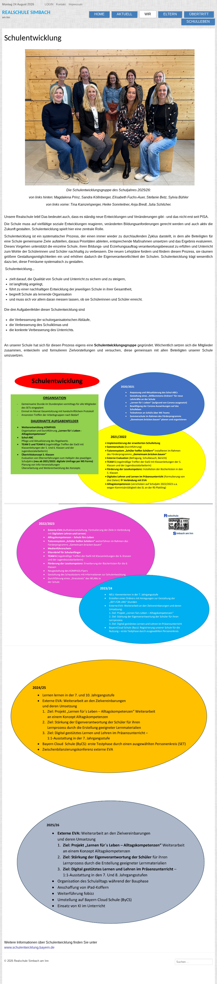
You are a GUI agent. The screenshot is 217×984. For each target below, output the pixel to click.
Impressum (75, 4)
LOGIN (49, 4)
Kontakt (61, 4)
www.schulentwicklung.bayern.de (29, 947)
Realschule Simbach (26, 12)
